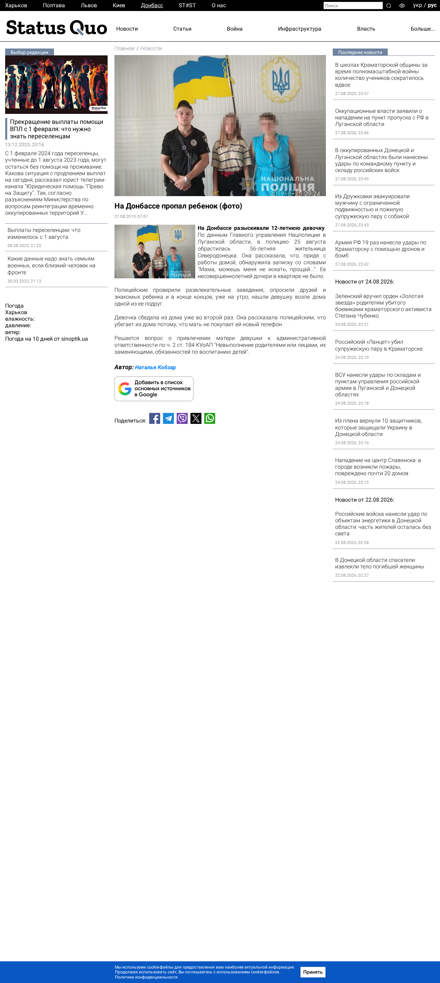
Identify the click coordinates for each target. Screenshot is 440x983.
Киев (119, 5)
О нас (219, 5)
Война (235, 28)
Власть (366, 28)
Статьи (182, 28)
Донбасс (152, 5)
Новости (127, 28)
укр (417, 5)
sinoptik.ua (74, 338)
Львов (89, 5)
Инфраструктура (299, 28)
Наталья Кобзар (155, 367)
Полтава (54, 5)
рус (432, 5)
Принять (313, 972)
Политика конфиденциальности (146, 977)
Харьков (16, 5)
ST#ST (187, 5)
